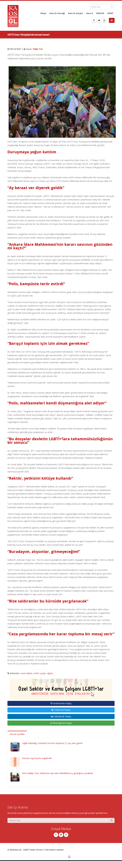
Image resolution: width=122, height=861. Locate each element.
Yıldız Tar (38, 49)
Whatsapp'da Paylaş (62, 723)
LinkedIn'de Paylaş (62, 716)
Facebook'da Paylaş (62, 703)
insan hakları (26, 673)
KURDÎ (110, 13)
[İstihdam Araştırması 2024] (61, 688)
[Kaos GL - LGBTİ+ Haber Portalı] (14, 15)
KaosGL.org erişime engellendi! (37, 758)
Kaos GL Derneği (57, 13)
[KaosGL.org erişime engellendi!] (15, 761)
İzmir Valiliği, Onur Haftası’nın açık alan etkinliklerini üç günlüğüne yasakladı (57, 773)
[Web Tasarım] (91, 857)
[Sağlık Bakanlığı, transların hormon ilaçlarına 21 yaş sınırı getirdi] (15, 746)
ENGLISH (100, 13)
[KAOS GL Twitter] (99, 20)
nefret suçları (39, 673)
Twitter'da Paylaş (62, 709)
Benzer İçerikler (17, 734)
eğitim (50, 673)
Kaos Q (89, 13)
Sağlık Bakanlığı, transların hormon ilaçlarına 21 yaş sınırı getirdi (52, 743)
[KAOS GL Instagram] (104, 20)
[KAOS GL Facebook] (94, 20)
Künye (43, 13)
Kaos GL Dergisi (75, 13)
